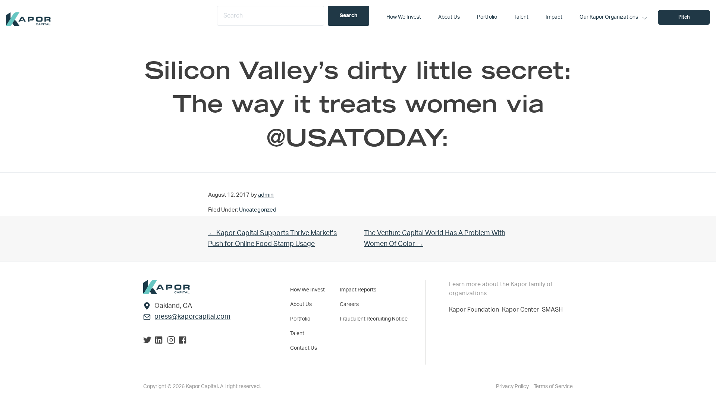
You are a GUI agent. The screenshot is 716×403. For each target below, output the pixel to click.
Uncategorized (257, 210)
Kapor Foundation (475, 310)
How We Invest (307, 290)
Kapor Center (522, 310)
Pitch (684, 17)
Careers (349, 304)
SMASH (552, 310)
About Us (301, 304)
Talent (297, 333)
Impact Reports (358, 290)
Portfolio (300, 319)
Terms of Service (553, 386)
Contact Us (303, 348)
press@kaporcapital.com (192, 316)
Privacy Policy (513, 386)
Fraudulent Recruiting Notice (374, 319)
